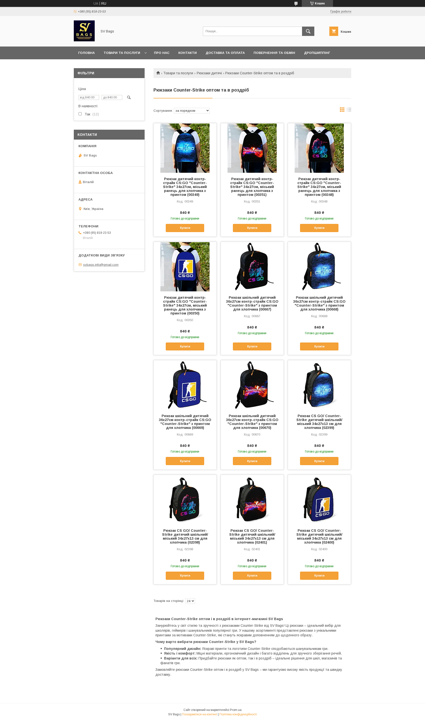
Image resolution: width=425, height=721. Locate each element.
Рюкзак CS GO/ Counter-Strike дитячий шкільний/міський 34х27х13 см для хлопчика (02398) (185, 536)
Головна (86, 53)
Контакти (187, 53)
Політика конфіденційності (238, 714)
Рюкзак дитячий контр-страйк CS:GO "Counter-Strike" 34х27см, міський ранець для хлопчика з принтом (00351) (252, 187)
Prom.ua (236, 710)
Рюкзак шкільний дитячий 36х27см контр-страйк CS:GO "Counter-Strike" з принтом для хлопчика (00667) (252, 303)
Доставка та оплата (225, 53)
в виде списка (349, 110)
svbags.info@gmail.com (101, 264)
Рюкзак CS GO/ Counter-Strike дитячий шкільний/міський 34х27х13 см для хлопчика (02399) (319, 422)
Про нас (161, 53)
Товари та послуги (122, 53)
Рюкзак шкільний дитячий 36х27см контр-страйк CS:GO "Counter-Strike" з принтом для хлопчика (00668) (319, 303)
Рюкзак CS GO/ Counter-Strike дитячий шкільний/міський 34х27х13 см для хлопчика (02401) (252, 536)
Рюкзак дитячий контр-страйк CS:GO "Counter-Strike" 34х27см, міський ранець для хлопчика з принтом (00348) (319, 187)
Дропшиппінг (317, 53)
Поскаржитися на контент (199, 714)
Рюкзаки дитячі (209, 73)
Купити (185, 228)
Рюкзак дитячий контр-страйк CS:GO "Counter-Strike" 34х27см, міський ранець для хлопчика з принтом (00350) (185, 305)
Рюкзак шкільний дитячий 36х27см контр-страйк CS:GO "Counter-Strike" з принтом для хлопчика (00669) (185, 422)
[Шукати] (308, 31)
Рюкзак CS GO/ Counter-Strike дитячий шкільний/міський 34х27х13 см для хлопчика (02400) (319, 536)
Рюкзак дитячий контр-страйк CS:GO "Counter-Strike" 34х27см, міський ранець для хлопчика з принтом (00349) (185, 187)
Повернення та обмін (274, 53)
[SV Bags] (84, 40)
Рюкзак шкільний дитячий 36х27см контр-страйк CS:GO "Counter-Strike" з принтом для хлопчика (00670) (252, 422)
